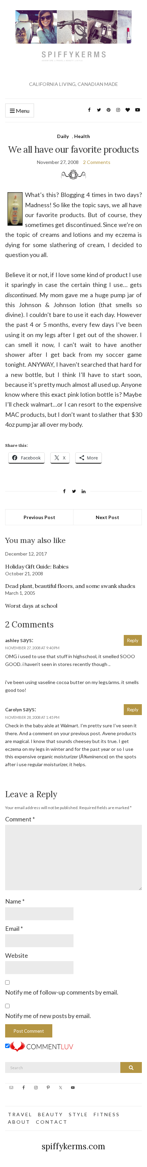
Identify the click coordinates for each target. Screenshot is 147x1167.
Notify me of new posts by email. (48, 1015)
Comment (20, 819)
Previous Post (39, 517)
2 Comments (96, 162)
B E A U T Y (50, 1114)
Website (16, 955)
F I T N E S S (106, 1114)
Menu (22, 110)
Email (14, 928)
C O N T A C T (51, 1122)
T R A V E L (19, 1114)
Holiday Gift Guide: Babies (37, 566)
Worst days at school (31, 605)
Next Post (107, 517)
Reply (132, 640)
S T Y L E (78, 1114)
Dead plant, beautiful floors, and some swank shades (70, 585)
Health (82, 136)
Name (15, 901)
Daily (63, 136)
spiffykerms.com (73, 1146)
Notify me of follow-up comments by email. (61, 992)
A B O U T (18, 1122)
